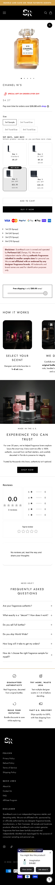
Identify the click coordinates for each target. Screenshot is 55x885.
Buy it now (27, 209)
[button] (38, 491)
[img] (12, 505)
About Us (6, 786)
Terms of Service (10, 767)
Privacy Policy (9, 758)
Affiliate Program (10, 800)
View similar (27, 869)
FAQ (4, 795)
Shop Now (27, 469)
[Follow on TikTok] (11, 846)
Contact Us (7, 791)
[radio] (15, 154)
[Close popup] (50, 852)
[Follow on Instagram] (4, 846)
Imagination (34, 860)
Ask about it (43, 869)
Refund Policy (8, 763)
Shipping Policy (9, 772)
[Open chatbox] (49, 879)
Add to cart (27, 201)
